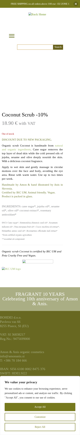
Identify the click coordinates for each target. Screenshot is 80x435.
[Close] (75, 4)
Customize (40, 417)
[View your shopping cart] (66, 34)
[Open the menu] (12, 36)
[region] (40, 405)
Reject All (40, 427)
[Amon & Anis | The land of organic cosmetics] (37, 25)
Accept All (40, 407)
